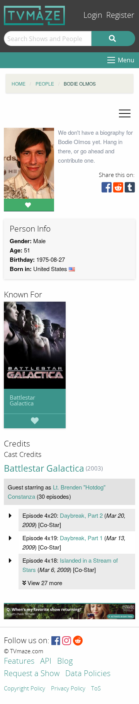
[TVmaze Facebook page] (55, 641)
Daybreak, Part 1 (81, 538)
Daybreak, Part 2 (81, 515)
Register (120, 15)
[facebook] (107, 189)
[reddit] (118, 189)
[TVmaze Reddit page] (78, 641)
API (45, 662)
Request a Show (31, 674)
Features (19, 662)
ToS (96, 689)
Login (92, 15)
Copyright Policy (24, 689)
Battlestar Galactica (22, 400)
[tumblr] (130, 189)
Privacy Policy (68, 689)
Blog (65, 662)
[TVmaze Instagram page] (66, 641)
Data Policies (87, 674)
